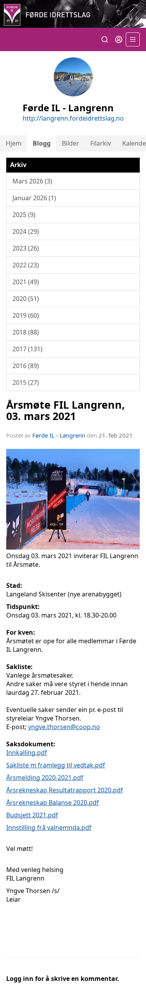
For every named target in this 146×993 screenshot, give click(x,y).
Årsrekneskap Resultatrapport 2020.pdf (64, 790)
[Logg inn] (119, 39)
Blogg (42, 143)
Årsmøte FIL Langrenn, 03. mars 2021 (65, 410)
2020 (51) (25, 298)
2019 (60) (25, 315)
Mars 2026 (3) (32, 181)
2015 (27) (25, 382)
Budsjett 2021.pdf (32, 815)
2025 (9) (23, 214)
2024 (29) (25, 231)
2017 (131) (27, 349)
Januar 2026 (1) (34, 198)
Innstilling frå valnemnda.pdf (48, 827)
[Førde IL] (73, 14)
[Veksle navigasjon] (133, 39)
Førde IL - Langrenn (58, 435)
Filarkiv (100, 143)
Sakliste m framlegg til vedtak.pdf (55, 765)
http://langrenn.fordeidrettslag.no (73, 118)
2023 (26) (25, 248)
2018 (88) (25, 332)
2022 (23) (25, 265)
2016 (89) (25, 365)
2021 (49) (25, 282)
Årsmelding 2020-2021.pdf (44, 777)
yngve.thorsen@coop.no (64, 727)
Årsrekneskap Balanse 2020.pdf (52, 802)
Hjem (13, 143)
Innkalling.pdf (26, 752)
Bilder (70, 143)
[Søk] (105, 39)
